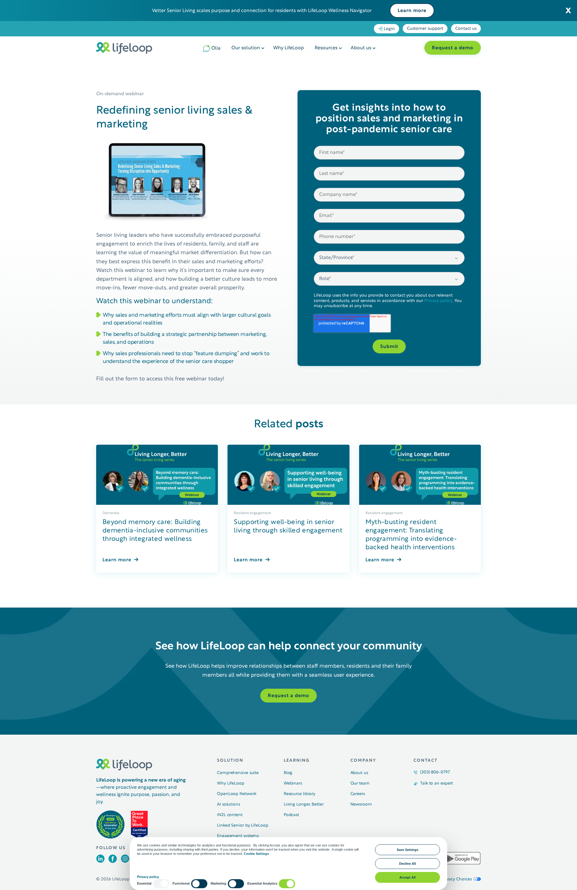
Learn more (412, 11)
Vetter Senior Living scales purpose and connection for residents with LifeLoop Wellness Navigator (262, 11)
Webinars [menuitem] (293, 783)
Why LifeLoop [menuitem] (288, 48)
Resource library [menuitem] (299, 794)
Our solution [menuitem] (245, 48)
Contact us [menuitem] (466, 29)
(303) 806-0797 (435, 772)
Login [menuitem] (389, 29)
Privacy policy (438, 301)
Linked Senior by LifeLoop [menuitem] (242, 826)
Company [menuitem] (363, 761)
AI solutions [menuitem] (228, 804)
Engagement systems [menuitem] (238, 836)
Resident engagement (252, 513)
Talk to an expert (436, 783)
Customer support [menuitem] (425, 29)
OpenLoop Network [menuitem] (236, 794)
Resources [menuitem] (326, 48)
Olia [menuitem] (216, 48)
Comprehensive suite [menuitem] (238, 773)
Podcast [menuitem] (291, 815)
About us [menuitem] (361, 48)
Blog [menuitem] (288, 773)
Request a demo (452, 48)
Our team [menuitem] (360, 783)
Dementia (110, 513)
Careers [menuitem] (357, 794)
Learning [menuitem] (297, 761)
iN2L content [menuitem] (230, 815)
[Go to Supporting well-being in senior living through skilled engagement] (288, 475)
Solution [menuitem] (230, 761)
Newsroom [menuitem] (361, 804)
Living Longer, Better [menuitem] (304, 804)
